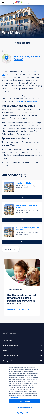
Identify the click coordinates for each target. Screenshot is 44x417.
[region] (22, 390)
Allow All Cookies (24, 401)
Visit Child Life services (16, 309)
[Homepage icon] (22, 3)
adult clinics (18, 101)
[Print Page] (3, 51)
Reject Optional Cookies (24, 413)
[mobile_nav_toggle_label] (3, 2)
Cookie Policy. (13, 397)
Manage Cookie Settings (24, 407)
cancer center (32, 101)
